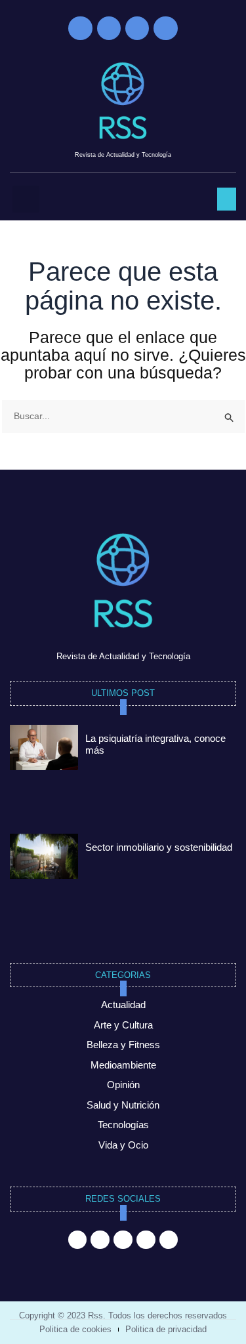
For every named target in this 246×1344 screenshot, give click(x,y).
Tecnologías (123, 1124)
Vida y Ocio (123, 1145)
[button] (25, 199)
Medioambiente (123, 1064)
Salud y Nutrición (123, 1104)
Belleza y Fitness (123, 1044)
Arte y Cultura (123, 1024)
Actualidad (123, 1004)
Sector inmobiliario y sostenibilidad (158, 847)
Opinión (123, 1084)
